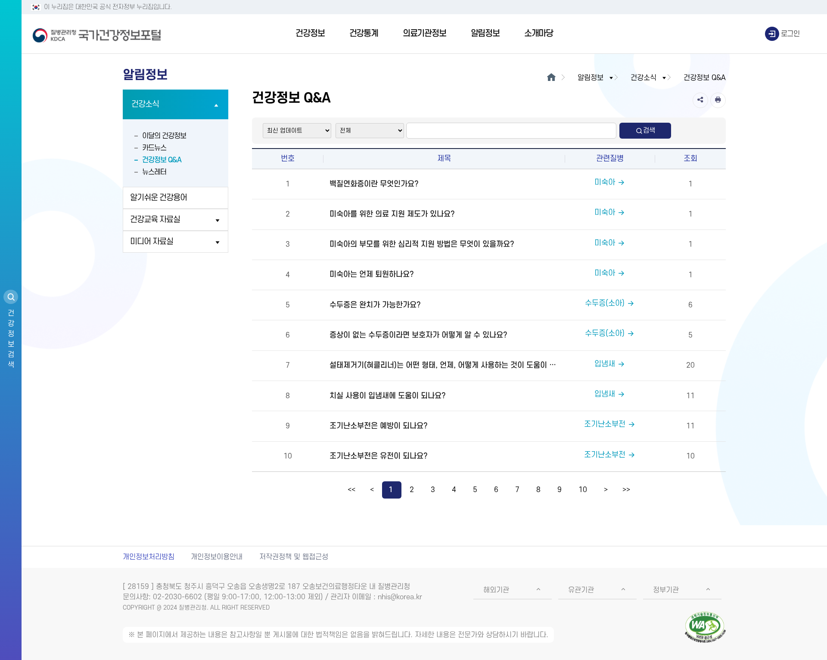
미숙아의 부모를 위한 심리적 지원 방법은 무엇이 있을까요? (422, 244)
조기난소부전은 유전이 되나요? (379, 456)
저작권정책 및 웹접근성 (293, 557)
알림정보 (485, 33)
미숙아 (604, 182)
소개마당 (538, 33)
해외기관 (496, 590)
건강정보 (309, 33)
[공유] (700, 100)
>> (626, 490)
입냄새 (604, 364)
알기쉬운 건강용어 (158, 197)
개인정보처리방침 (148, 557)
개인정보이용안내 (217, 557)
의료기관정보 (424, 33)
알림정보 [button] (590, 78)
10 (582, 490)
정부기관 (666, 590)
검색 (649, 130)
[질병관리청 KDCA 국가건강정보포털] (97, 34)
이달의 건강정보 (164, 136)
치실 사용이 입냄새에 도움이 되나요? (388, 396)
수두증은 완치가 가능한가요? (375, 305)
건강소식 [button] (643, 78)
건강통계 (363, 33)
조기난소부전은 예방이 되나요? (379, 426)
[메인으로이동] (551, 78)
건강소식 (145, 104)
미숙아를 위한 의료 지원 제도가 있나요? (392, 214)
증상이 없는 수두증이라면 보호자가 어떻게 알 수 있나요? (418, 335)
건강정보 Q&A (161, 160)
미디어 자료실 (151, 241)
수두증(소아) (605, 303)
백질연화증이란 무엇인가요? (374, 184)
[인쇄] (718, 100)
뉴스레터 (154, 172)
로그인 (790, 34)
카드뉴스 (154, 148)
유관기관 (581, 590)
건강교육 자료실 (155, 219)
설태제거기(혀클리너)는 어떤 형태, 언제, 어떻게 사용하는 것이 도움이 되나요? (446, 365)
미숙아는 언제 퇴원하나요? (372, 274)
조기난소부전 (604, 424)
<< (351, 490)
